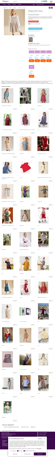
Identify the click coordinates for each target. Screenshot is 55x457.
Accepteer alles (40, 453)
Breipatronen (33, 426)
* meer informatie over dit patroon (34, 30)
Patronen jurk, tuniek (24, 426)
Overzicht (40, 438)
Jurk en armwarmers (23, 369)
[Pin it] (51, 7)
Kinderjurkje (40, 201)
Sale (34, 4)
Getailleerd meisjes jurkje (24, 249)
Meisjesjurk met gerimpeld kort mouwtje (44, 177)
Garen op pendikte (40, 4)
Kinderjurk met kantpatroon (6, 105)
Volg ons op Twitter (42, 434)
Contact (3, 442)
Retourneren (4, 441)
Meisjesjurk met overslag (42, 297)
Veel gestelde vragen (5, 443)
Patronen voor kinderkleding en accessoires (11, 426)
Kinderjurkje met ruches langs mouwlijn (8, 201)
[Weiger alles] (44, 439)
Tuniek (21, 177)
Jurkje (21, 105)
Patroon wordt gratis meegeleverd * (35, 28)
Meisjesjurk (22, 153)
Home (4, 4)
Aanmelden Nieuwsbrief (6, 436)
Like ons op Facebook (43, 432)
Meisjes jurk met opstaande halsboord (8, 153)
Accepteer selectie (27, 453)
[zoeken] (36, 2)
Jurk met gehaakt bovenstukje (7, 129)
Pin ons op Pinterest (42, 436)
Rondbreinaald (4, 444)
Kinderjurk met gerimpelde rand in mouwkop (27, 129)
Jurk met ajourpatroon (5, 321)
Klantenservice (4, 440)
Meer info (15, 109)
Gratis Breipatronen (5, 445)
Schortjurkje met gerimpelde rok (7, 297)
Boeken (19, 4)
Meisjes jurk (40, 105)
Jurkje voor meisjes (23, 321)
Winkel (9, 4)
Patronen (14, 4)
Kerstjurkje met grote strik (42, 153)
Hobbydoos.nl (5, 7)
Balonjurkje (22, 345)
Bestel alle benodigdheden (33, 21)
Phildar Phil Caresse (31, 36)
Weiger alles (15, 453)
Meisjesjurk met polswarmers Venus (8, 225)
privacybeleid (39, 448)
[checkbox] (12, 450)
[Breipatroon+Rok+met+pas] (49, 7)
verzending (33, 23)
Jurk (38, 129)
